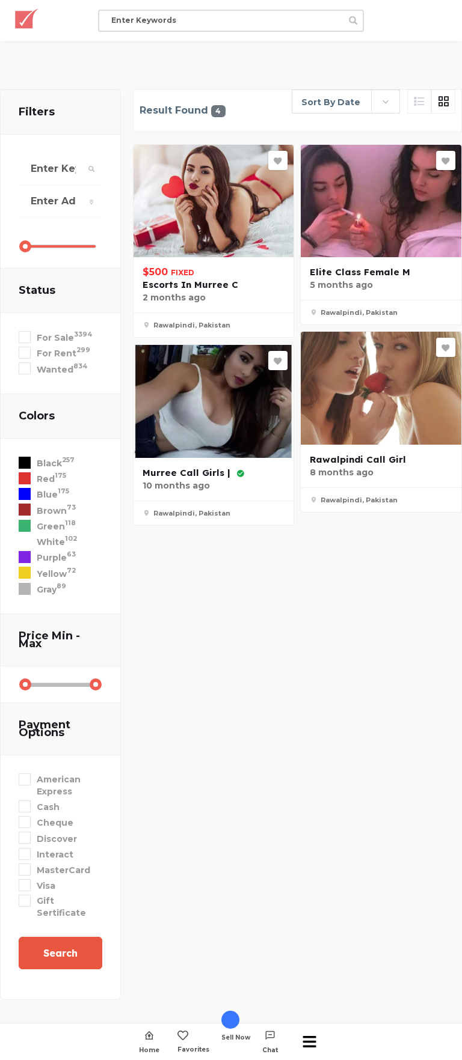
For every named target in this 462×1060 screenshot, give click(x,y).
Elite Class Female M (360, 272)
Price (49, 639)
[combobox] (346, 102)
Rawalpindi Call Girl (358, 459)
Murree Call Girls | (188, 472)
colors (37, 415)
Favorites (193, 1049)
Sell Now (235, 1037)
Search (60, 953)
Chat (270, 1049)
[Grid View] (443, 102)
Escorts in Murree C (190, 284)
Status (37, 290)
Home (149, 1049)
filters (37, 111)
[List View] (419, 102)
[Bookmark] (278, 160)
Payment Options (44, 728)
